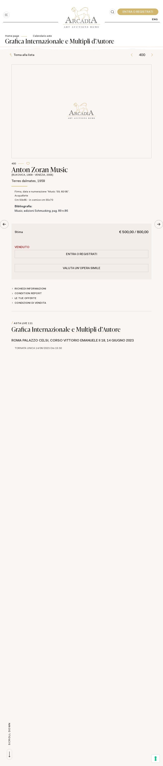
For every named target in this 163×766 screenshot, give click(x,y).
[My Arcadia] (137, 11)
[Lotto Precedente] (131, 55)
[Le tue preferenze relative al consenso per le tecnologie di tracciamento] (156, 759)
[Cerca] (112, 12)
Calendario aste (42, 36)
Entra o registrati (81, 254)
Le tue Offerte (26, 298)
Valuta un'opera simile (81, 268)
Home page (12, 36)
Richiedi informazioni (30, 288)
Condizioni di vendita (30, 303)
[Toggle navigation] (6, 15)
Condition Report (28, 293)
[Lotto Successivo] (152, 55)
